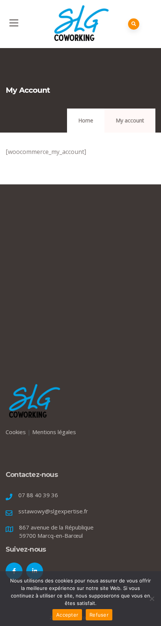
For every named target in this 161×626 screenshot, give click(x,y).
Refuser (99, 615)
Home (85, 120)
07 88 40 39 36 (38, 495)
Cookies (16, 432)
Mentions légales (54, 432)
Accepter (67, 615)
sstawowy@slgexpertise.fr (53, 511)
